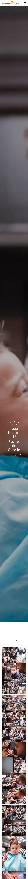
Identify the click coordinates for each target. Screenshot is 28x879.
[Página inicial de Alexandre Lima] (10, 3)
